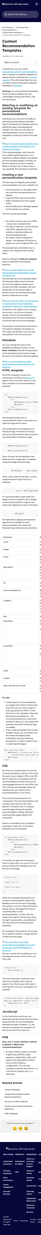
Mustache (30, 378)
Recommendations (9, 30)
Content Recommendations (12, 33)
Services (30, 1212)
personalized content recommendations (19, 72)
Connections (32, 1186)
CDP (17, 1172)
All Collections (7, 27)
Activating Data (22, 27)
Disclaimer (24, 1221)
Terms (16, 1221)
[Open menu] (37, 4)
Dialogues (18, 85)
